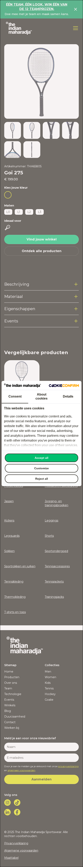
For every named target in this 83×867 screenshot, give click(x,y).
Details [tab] (68, 396)
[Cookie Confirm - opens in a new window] (64, 385)
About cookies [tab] (41, 396)
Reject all (41, 478)
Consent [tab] (15, 396)
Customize (41, 468)
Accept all (41, 457)
